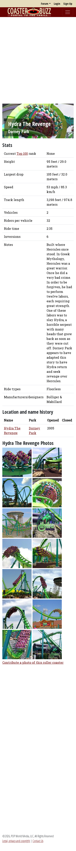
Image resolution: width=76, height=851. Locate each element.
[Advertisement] (38, 58)
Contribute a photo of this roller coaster (33, 662)
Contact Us (38, 841)
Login (57, 3)
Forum (44, 3)
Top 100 (22, 153)
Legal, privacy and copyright (16, 841)
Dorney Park (18, 132)
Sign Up (67, 3)
